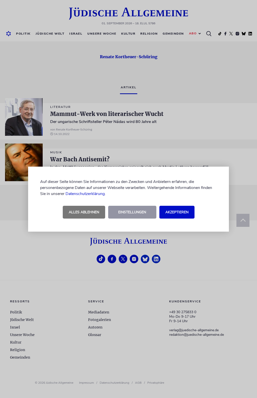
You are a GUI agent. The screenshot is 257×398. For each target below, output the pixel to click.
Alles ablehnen (84, 212)
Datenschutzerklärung (85, 193)
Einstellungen (132, 212)
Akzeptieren (176, 212)
